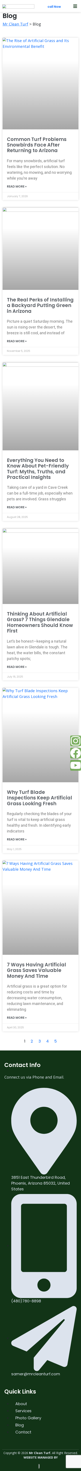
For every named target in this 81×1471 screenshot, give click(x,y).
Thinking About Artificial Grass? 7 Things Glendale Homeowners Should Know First (40, 622)
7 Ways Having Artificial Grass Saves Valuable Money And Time (36, 970)
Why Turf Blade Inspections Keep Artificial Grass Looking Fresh (39, 798)
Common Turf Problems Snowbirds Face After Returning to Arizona (37, 145)
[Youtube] (75, 765)
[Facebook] (75, 753)
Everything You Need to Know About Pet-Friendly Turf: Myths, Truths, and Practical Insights (38, 469)
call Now (55, 7)
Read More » (17, 186)
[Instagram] (75, 741)
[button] (75, 6)
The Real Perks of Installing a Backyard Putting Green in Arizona (40, 306)
